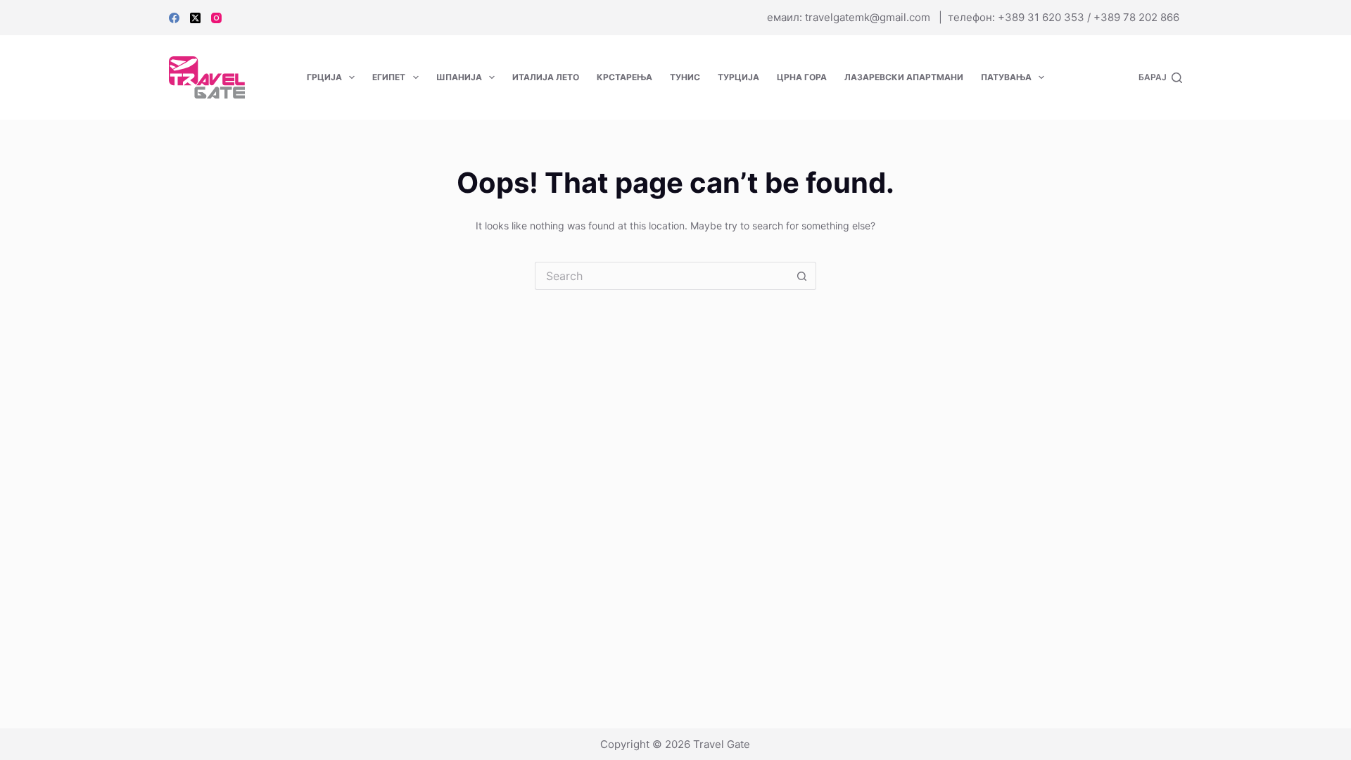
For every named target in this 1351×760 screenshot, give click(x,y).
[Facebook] (174, 18)
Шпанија (459, 77)
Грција (324, 77)
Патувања (1006, 77)
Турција (738, 77)
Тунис (685, 77)
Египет (388, 77)
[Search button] (802, 276)
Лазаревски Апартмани (903, 77)
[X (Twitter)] (195, 18)
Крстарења (624, 77)
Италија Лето (545, 77)
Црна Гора (802, 77)
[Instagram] (216, 18)
